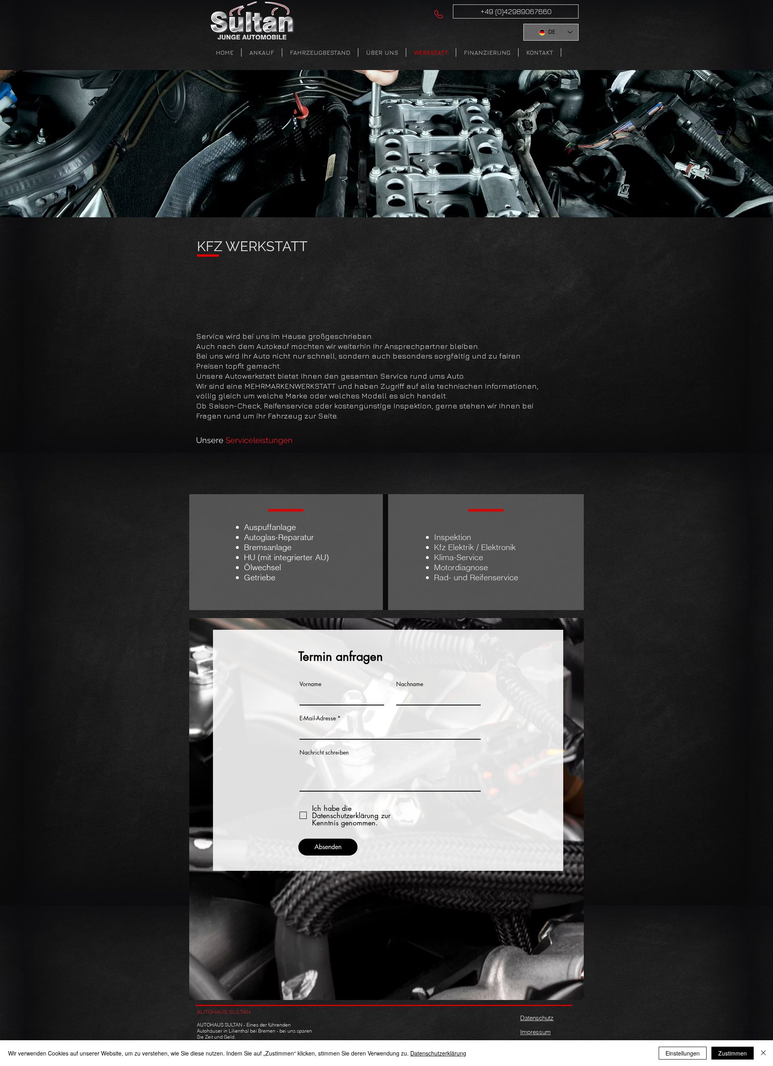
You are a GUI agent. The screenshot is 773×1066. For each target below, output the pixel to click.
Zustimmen (732, 1053)
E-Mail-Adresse (318, 718)
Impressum (535, 1032)
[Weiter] (729, 143)
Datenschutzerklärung (438, 1053)
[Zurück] (44, 143)
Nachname (409, 684)
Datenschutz (537, 1018)
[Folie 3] (394, 197)
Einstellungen (683, 1053)
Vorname (310, 684)
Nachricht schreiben (324, 752)
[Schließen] (763, 1053)
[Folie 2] (386, 197)
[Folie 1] (379, 197)
